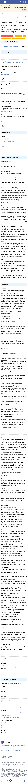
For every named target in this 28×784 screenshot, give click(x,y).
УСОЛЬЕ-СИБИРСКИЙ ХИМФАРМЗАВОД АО (12, 63)
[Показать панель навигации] (2, 2)
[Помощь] (23, 2)
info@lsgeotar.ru (4, 753)
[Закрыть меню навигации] (25, 781)
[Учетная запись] (26, 2)
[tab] (10, 46)
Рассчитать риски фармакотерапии (9, 507)
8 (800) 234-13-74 (5, 750)
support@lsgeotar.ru (5, 757)
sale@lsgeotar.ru (16, 750)
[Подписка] (20, 2)
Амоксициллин (5, 74)
